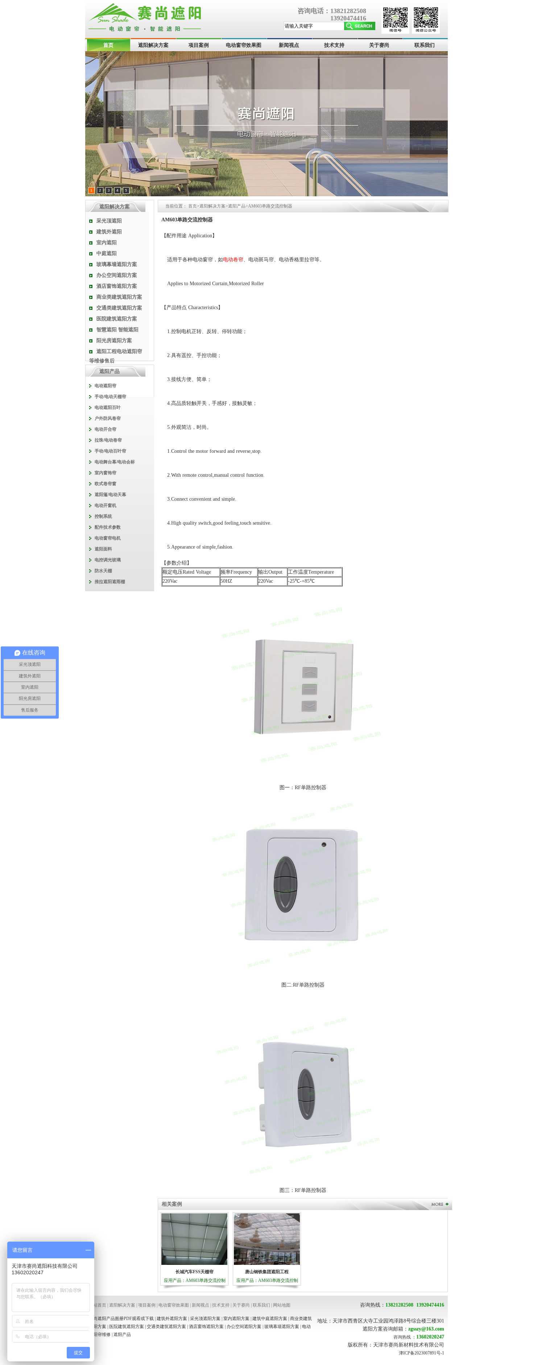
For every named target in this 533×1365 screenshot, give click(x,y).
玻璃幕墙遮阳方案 (116, 264)
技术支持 (334, 45)
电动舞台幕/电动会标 (115, 461)
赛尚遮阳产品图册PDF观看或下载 (121, 1318)
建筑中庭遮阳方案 (269, 1318)
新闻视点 (289, 45)
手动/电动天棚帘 (110, 396)
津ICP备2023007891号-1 (421, 1353)
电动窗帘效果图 (243, 45)
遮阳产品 (236, 206)
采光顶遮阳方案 (205, 1318)
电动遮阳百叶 (108, 407)
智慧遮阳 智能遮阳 (117, 329)
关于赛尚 (379, 45)
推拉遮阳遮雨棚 (110, 581)
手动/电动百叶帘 (110, 451)
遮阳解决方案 (153, 45)
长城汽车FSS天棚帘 (194, 1271)
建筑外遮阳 (109, 231)
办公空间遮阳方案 (116, 275)
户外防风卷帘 (108, 418)
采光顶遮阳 (109, 221)
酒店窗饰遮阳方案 (116, 286)
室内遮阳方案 (236, 1318)
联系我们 (424, 45)
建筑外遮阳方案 (172, 1318)
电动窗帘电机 (108, 538)
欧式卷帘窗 (105, 483)
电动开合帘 (105, 429)
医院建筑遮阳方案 (116, 318)
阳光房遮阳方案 (114, 340)
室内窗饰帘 (105, 472)
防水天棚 (103, 570)
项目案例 (199, 45)
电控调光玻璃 (108, 559)
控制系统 (103, 516)
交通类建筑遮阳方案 (119, 308)
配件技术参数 (108, 527)
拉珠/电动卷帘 (108, 440)
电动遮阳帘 (105, 385)
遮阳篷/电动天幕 (110, 494)
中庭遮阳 (106, 253)
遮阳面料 (103, 549)
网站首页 (97, 1305)
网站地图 (281, 1305)
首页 (108, 45)
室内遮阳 (106, 242)
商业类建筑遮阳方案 (119, 297)
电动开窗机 (105, 505)
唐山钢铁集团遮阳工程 (267, 1271)
